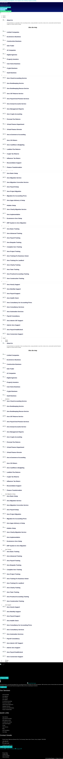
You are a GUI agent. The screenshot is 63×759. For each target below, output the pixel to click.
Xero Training (8, 549)
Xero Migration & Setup (10, 494)
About (6, 341)
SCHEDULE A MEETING (5, 7)
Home (6, 340)
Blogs (6, 661)
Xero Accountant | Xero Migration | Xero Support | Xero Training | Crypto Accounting (18, 0)
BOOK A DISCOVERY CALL (6, 746)
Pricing (6, 660)
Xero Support (8, 604)
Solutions (7, 399)
